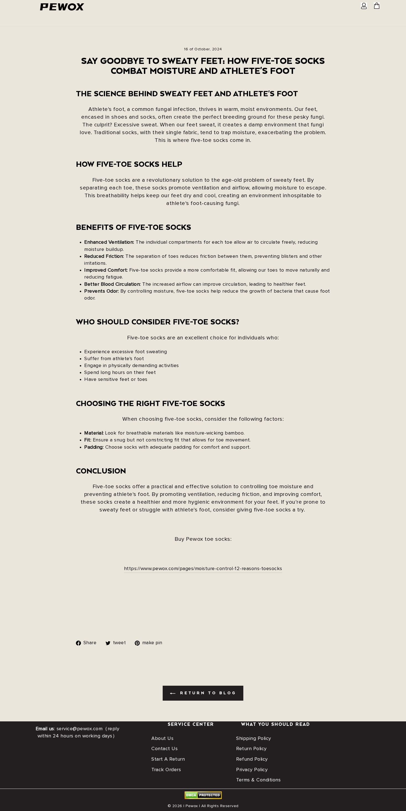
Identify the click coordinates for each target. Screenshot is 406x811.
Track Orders (166, 769)
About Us (162, 738)
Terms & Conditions (258, 780)
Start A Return (168, 759)
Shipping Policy (253, 738)
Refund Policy (252, 759)
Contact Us (164, 748)
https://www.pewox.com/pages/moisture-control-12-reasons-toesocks (203, 568)
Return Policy (251, 748)
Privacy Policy (252, 769)
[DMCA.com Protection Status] (203, 797)
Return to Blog (207, 693)
